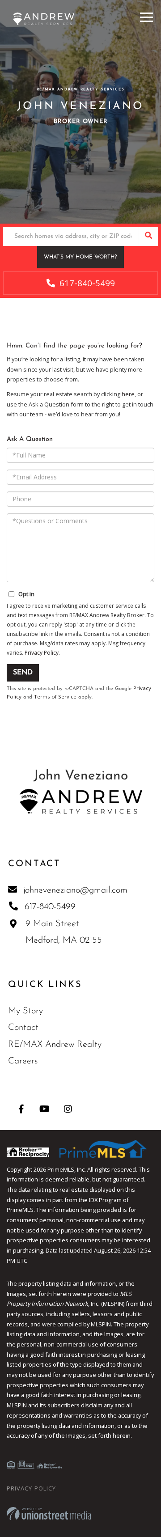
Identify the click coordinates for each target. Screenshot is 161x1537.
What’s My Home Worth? (80, 257)
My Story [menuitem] (25, 1011)
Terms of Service (55, 696)
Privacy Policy (42, 652)
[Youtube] (44, 1109)
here (128, 394)
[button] (148, 236)
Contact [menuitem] (23, 1027)
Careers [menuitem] (23, 1061)
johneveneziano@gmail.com (75, 890)
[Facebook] (21, 1109)
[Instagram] (67, 1109)
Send (23, 672)
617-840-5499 (86, 283)
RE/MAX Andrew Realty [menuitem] (55, 1044)
